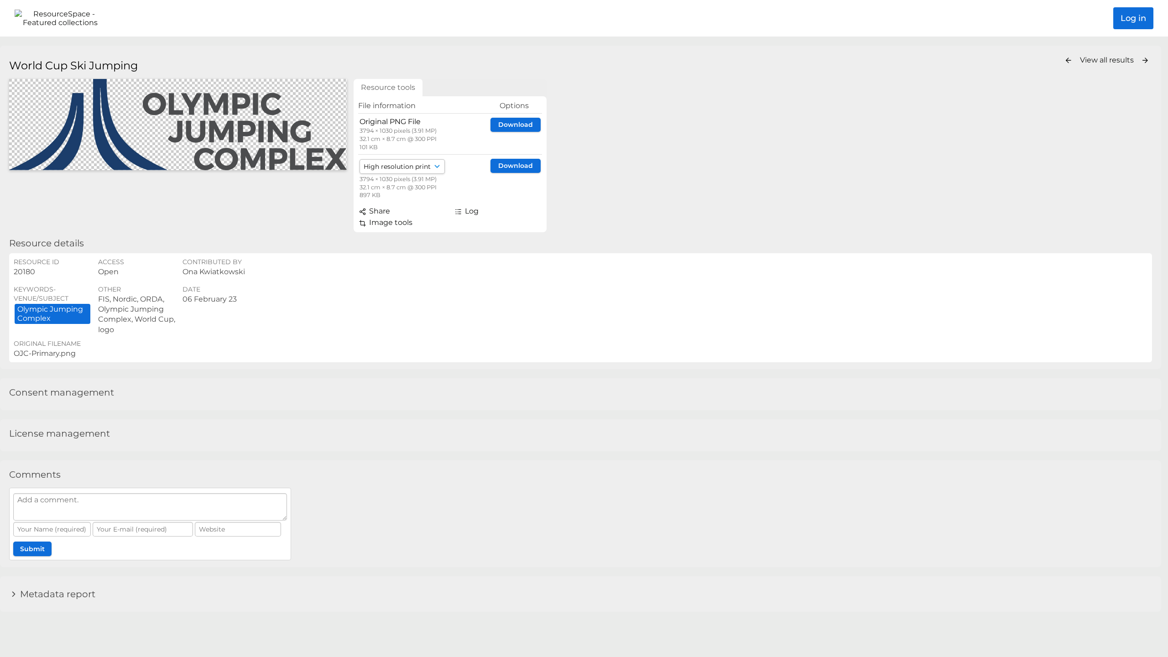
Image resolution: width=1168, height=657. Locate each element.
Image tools (389, 222)
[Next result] (1145, 61)
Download (515, 124)
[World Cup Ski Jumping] (178, 125)
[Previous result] (1068, 61)
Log (471, 211)
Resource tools (388, 87)
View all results (1108, 60)
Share (378, 211)
